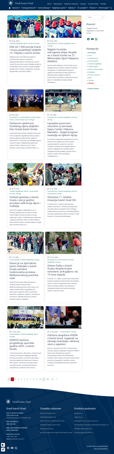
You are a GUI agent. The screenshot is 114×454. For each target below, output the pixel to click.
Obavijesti (91, 72)
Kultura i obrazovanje (17, 120)
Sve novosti (92, 53)
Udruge (83, 4)
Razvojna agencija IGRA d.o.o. (84, 432)
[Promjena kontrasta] (3, 445)
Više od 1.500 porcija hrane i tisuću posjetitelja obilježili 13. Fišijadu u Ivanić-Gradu (25, 49)
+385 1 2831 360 (11, 436)
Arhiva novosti (93, 89)
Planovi (93, 8)
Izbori (49, 4)
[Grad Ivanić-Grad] (21, 3)
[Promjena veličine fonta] (3, 450)
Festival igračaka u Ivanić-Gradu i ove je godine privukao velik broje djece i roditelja (25, 201)
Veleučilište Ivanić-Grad (48, 417)
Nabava (71, 8)
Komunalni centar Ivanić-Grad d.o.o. (86, 421)
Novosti (15, 8)
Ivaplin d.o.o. (78, 417)
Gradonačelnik (25, 117)
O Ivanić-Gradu (93, 4)
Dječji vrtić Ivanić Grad (47, 413)
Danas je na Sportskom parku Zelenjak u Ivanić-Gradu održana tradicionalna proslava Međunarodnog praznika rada (24, 270)
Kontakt (103, 4)
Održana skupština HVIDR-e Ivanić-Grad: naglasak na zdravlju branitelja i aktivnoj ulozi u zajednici (63, 339)
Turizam (30, 43)
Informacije (103, 8)
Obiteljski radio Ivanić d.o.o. (83, 429)
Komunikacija (43, 8)
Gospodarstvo (52, 43)
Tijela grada (57, 4)
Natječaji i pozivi (58, 8)
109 (47, 379)
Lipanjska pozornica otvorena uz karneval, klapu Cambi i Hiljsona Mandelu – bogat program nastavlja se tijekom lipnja (62, 129)
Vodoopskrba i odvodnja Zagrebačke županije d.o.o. (91, 425)
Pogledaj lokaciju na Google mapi (19, 418)
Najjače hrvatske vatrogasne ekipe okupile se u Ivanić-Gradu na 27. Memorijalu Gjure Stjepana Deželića (62, 55)
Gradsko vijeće (35, 117)
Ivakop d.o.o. (78, 413)
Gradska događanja (16, 43)
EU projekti (82, 8)
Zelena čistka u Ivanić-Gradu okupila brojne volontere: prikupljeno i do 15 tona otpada (62, 270)
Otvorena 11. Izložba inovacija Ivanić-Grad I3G (61, 198)
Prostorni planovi (94, 75)
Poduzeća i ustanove (71, 4)
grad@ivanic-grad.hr (17, 439)
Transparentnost (28, 8)
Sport (25, 43)
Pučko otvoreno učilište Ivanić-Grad (52, 421)
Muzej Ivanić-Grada (46, 429)
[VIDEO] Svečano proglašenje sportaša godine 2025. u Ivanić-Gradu (22, 344)
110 (52, 379)
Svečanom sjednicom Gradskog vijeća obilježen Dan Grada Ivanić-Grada (24, 126)
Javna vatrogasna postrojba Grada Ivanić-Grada (56, 432)
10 (40, 379)
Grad (90, 55)
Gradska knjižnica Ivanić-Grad (50, 425)
